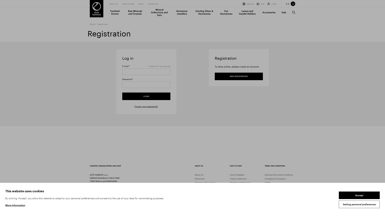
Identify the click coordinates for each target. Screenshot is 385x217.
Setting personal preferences (359, 204)
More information (15, 205)
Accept (359, 195)
